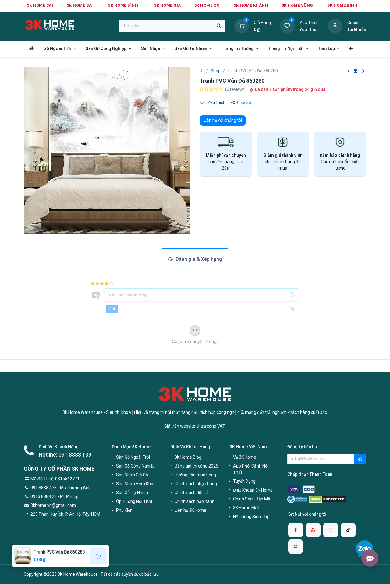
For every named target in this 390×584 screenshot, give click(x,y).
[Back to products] (356, 71)
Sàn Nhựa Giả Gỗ (132, 474)
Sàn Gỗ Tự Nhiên (132, 492)
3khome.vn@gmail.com (53, 505)
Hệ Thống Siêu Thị (250, 516)
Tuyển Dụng (244, 481)
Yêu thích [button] (216, 102)
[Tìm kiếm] (219, 26)
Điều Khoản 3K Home (253, 490)
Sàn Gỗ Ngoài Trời (133, 457)
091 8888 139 (74, 455)
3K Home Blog (188, 457)
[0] (241, 25)
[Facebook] (295, 530)
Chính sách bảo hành (194, 501)
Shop (216, 70)
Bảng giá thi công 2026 (196, 466)
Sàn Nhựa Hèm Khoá (136, 483)
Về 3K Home (244, 457)
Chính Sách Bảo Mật (252, 498)
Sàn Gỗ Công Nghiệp (135, 466)
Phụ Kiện (124, 510)
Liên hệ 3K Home (190, 510)
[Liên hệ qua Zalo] (364, 548)
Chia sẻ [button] (244, 102)
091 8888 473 (43, 487)
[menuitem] (31, 48)
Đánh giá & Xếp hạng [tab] (198, 259)
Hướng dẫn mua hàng (195, 474)
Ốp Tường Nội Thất (134, 501)
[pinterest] (295, 546)
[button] (360, 459)
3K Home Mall (246, 507)
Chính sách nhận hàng (196, 483)
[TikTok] (348, 530)
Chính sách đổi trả (192, 492)
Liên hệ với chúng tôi (223, 120)
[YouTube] (313, 530)
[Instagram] (330, 530)
